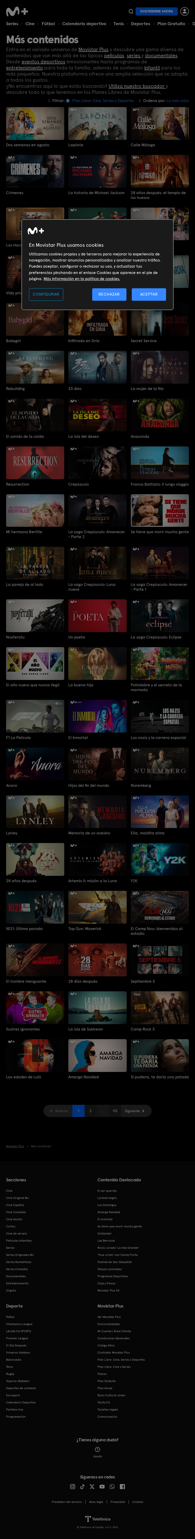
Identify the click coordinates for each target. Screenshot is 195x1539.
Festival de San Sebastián (115, 1262)
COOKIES (137, 1502)
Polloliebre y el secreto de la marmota (156, 687)
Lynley (11, 833)
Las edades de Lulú (23, 1077)
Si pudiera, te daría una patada (160, 1077)
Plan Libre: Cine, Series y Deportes (121, 1359)
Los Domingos (107, 1205)
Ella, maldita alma (148, 833)
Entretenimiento (17, 1283)
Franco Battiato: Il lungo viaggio (160, 484)
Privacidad (117, 1502)
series (134, 55)
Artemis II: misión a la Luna (92, 880)
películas (114, 55)
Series (12, 23)
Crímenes (14, 192)
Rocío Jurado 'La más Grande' (118, 1248)
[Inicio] (18, 11)
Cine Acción (14, 1219)
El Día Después (16, 1345)
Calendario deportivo (84, 23)
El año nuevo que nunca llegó (32, 685)
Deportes (140, 23)
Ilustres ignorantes (23, 1029)
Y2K (134, 880)
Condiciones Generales (113, 1338)
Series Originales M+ (20, 1255)
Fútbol (48, 23)
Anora (11, 785)
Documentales (16, 1276)
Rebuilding (15, 388)
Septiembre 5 (143, 981)
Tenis (118, 23)
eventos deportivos (43, 62)
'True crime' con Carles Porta (118, 1255)
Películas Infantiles (19, 1240)
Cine (30, 23)
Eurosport (13, 1395)
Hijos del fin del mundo (88, 785)
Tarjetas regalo (108, 1409)
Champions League (19, 1324)
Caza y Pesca (106, 1283)
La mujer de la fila (147, 388)
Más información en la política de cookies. (82, 278)
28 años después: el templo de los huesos (158, 195)
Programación (16, 1416)
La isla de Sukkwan (85, 1029)
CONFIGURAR (46, 294)
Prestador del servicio (67, 1502)
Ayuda (97, 1456)
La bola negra (107, 1198)
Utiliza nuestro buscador (137, 86)
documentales (161, 55)
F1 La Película (18, 737)
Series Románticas (18, 1262)
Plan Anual (105, 1388)
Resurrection (17, 484)
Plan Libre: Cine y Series (114, 1367)
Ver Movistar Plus (109, 1317)
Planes (102, 1374)
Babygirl (13, 340)
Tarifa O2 (104, 1402)
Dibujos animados (110, 1269)
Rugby (10, 1374)
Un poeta (76, 637)
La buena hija (80, 685)
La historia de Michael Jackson (96, 192)
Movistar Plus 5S (108, 1290)
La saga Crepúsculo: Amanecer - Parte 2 (96, 534)
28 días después (83, 981)
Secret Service (144, 340)
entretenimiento (24, 68)
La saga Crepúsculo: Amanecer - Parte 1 (159, 587)
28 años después (21, 880)
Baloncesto (13, 1359)
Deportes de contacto (21, 1388)
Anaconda (140, 436)
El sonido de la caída (25, 436)
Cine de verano (16, 1233)
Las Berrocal (106, 1240)
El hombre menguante (26, 981)
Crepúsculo (78, 484)
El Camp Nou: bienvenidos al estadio (157, 931)
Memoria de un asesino (89, 833)
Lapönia (75, 144)
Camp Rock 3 (143, 1029)
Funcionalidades (109, 1324)
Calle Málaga (143, 144)
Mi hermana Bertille (24, 531)
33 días (75, 388)
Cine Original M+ (17, 1198)
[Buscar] (131, 11)
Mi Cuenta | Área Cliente (114, 1331)
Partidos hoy (14, 1409)
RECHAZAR (109, 294)
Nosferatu (15, 637)
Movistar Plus (93, 49)
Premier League (17, 1338)
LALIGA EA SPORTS (18, 1331)
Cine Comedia (16, 1212)
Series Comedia (17, 1269)
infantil (152, 68)
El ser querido (107, 1191)
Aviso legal (96, 1502)
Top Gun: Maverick (84, 928)
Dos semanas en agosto (27, 144)
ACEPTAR (149, 294)
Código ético (106, 1345)
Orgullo (11, 1290)
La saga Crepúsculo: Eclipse (156, 637)
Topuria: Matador (18, 1381)
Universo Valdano (18, 1352)
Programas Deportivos (113, 1276)
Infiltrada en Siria (84, 340)
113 (115, 1111)
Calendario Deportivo (21, 1402)
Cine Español (15, 1205)
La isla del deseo (83, 436)
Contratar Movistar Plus (114, 1352)
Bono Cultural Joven (111, 1395)
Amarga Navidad (83, 1077)
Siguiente (132, 1111)
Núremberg (141, 785)
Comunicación (107, 1416)
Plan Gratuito (171, 23)
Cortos (10, 1226)
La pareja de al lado (24, 584)
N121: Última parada (24, 928)
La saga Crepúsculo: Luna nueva (92, 587)
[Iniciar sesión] (184, 11)
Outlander (105, 1233)
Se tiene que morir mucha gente (160, 531)
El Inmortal (78, 737)
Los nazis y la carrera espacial (158, 737)
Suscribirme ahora (156, 11)
